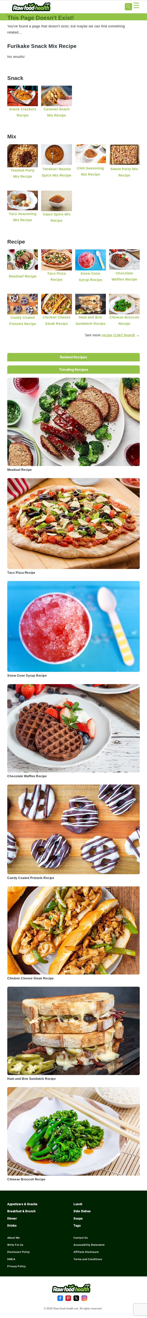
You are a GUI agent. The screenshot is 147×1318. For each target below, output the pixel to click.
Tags (77, 1225)
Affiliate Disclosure (86, 1251)
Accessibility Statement (89, 1244)
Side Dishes (82, 1211)
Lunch (78, 1204)
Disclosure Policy (18, 1251)
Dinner (12, 1218)
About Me (13, 1237)
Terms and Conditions (88, 1259)
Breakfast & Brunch (21, 1211)
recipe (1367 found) (118, 335)
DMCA (11, 1259)
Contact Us (81, 1237)
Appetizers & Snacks (22, 1204)
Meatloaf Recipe (23, 276)
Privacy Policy (16, 1266)
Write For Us (15, 1244)
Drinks (11, 1225)
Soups (78, 1218)
